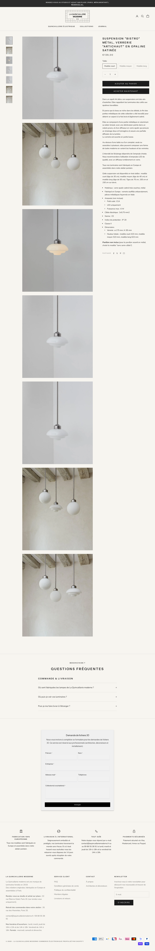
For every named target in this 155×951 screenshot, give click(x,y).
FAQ (56, 881)
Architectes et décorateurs (96, 886)
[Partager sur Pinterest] (120, 253)
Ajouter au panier (126, 84)
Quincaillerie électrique (61, 26)
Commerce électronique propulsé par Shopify (61, 941)
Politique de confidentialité (65, 890)
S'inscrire (124, 902)
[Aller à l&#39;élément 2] (9, 50)
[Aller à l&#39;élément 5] (9, 80)
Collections (86, 26)
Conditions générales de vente (66, 886)
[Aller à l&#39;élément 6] (9, 90)
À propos (89, 881)
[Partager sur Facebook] (114, 253)
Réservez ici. (77, 4)
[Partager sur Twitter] (117, 253)
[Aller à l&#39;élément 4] (9, 70)
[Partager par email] (124, 253)
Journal (102, 26)
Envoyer (77, 805)
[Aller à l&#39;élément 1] (9, 40)
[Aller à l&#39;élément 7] (9, 99)
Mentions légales (61, 894)
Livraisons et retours (62, 898)
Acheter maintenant (126, 91)
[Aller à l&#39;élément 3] (9, 60)
